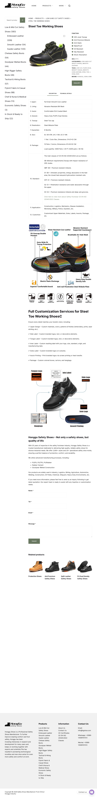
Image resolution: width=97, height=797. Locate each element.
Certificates (65, 733)
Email (30, 513)
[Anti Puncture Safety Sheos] (52, 566)
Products (43, 724)
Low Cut (79, 68)
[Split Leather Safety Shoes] (68, 566)
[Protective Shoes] (35, 566)
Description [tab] (53, 93)
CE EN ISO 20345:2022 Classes (62, 738)
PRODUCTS (46, 6)
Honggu (80, 76)
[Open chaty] (91, 792)
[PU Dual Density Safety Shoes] (84, 566)
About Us (61, 728)
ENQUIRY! (77, 83)
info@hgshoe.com (84, 730)
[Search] (69, 6)
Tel (30, 502)
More (61, 6)
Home (34, 6)
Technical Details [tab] (66, 93)
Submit (34, 541)
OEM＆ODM (88, 76)
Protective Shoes (34, 576)
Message (32, 524)
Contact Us (62, 730)
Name (31, 491)
